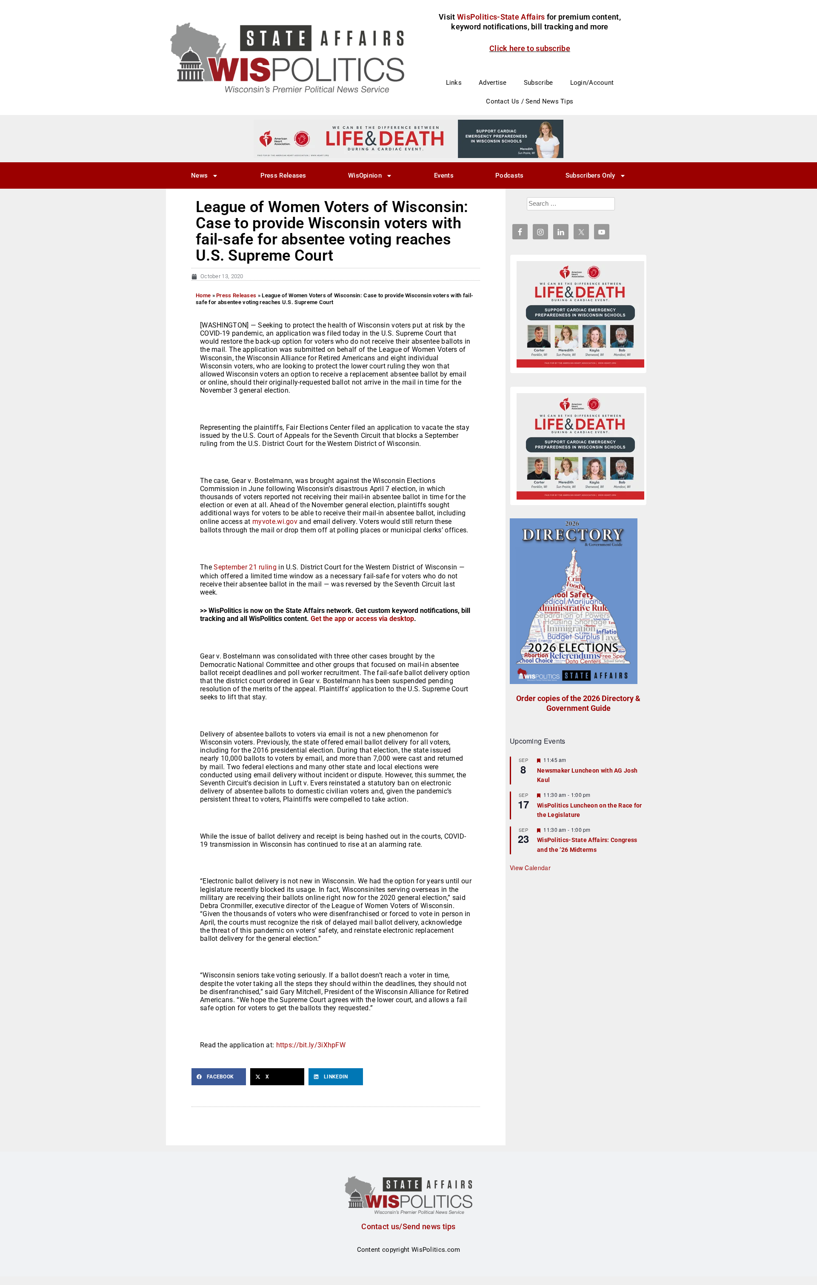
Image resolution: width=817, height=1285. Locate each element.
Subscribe (538, 82)
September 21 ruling (245, 567)
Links (454, 82)
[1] (408, 138)
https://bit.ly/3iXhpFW (311, 1045)
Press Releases (283, 175)
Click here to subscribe (529, 48)
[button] (218, 1076)
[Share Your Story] (580, 314)
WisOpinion (365, 175)
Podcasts (509, 175)
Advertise (493, 82)
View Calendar (530, 867)
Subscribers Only (590, 175)
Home (203, 295)
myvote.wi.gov (274, 521)
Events (444, 175)
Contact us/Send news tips (408, 1226)
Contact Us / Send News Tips (529, 101)
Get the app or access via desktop (362, 619)
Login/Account (592, 82)
